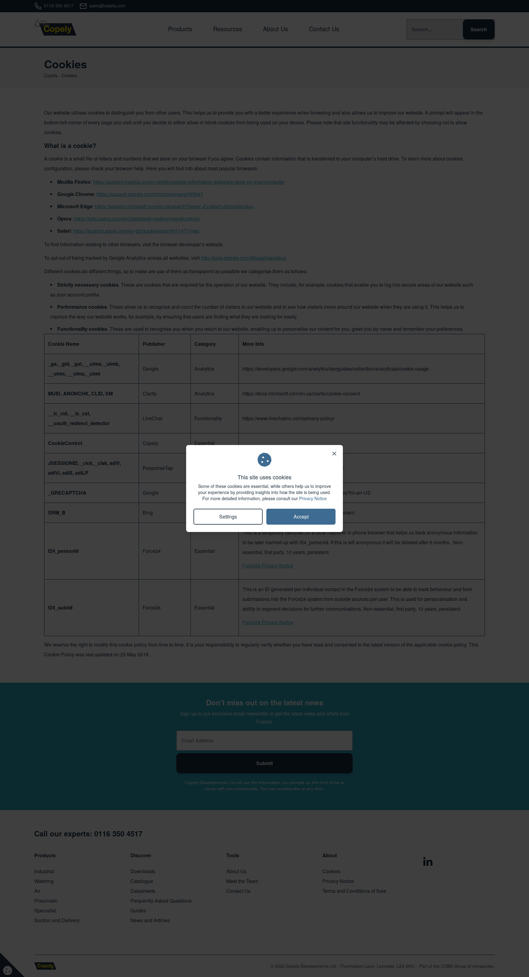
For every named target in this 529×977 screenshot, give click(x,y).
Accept (301, 516)
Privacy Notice (313, 498)
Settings (228, 516)
